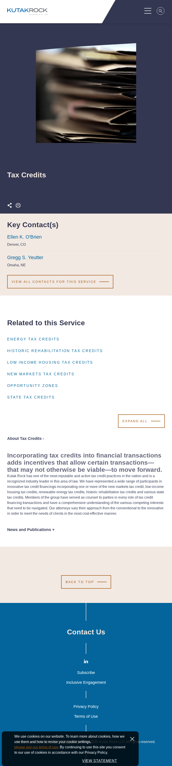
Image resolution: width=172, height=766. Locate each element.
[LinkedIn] (86, 662)
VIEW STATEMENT (99, 761)
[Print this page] (18, 206)
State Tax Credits (31, 397)
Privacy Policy (86, 706)
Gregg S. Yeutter (25, 257)
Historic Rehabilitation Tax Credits (55, 351)
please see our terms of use (36, 747)
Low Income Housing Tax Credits (50, 362)
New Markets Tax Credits (41, 374)
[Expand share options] (9, 206)
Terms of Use (86, 716)
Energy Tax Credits (33, 339)
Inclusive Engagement (86, 682)
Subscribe (86, 672)
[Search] (161, 11)
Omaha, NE (16, 265)
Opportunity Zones (32, 386)
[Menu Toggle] (147, 10)
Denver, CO (16, 244)
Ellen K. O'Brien (24, 237)
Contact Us (86, 632)
